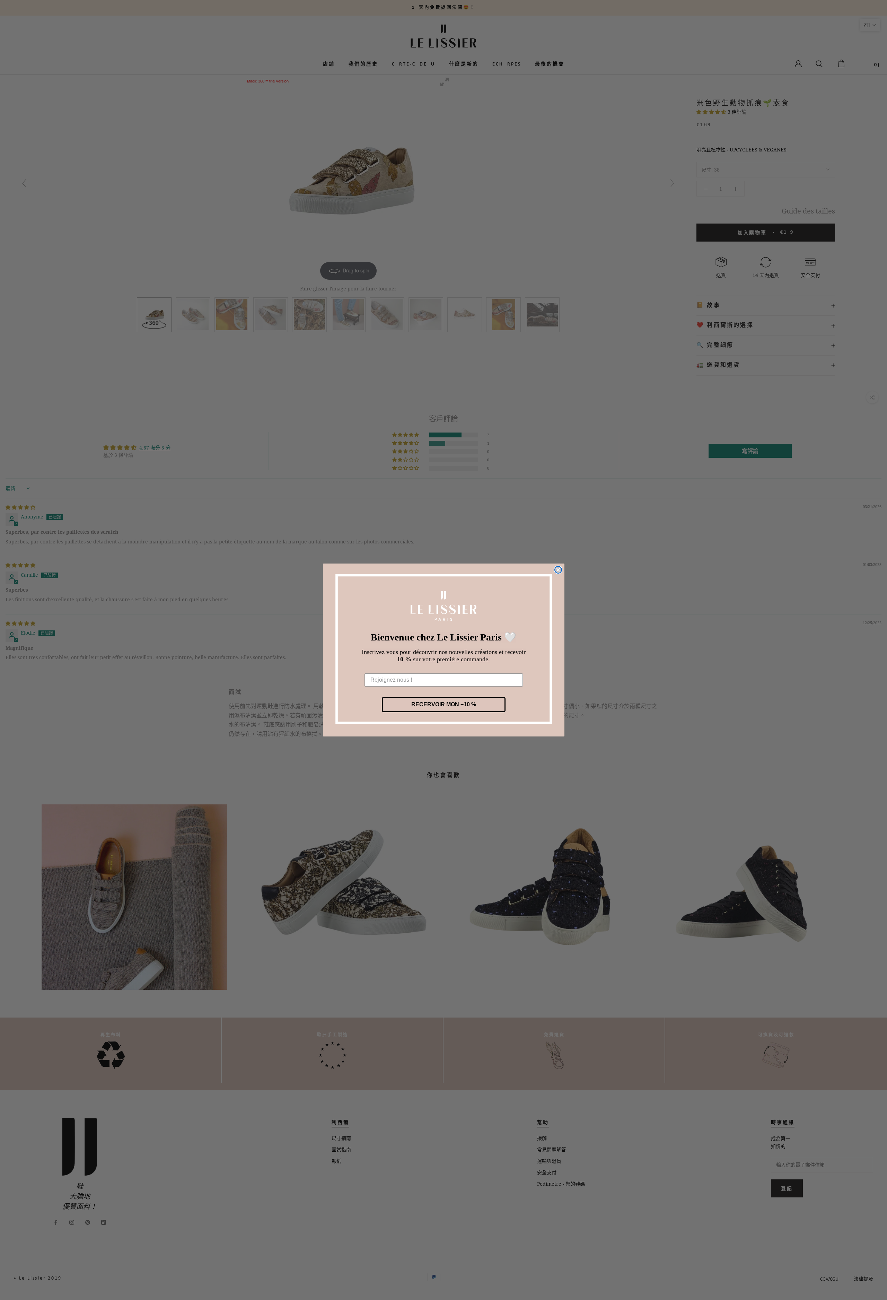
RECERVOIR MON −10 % (443, 704)
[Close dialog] (558, 569)
